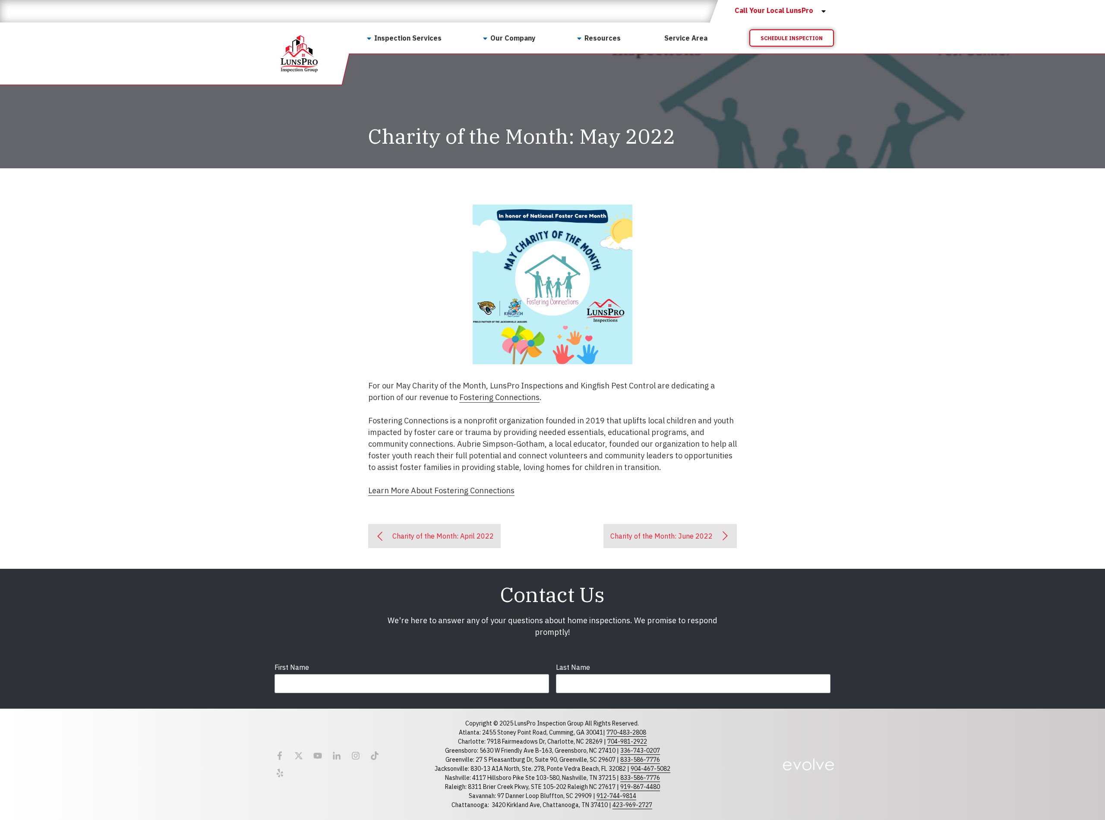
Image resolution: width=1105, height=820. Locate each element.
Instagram (355, 755)
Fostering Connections (499, 397)
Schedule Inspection (792, 38)
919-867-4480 (640, 787)
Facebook (279, 755)
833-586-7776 (640, 759)
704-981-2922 (627, 741)
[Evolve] (808, 764)
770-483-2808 (626, 732)
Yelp (279, 773)
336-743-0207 (640, 750)
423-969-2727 (632, 805)
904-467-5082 (650, 769)
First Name (292, 667)
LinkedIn (336, 755)
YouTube (317, 755)
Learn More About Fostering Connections (441, 490)
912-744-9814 (616, 796)
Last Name (573, 667)
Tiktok (374, 755)
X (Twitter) (298, 755)
